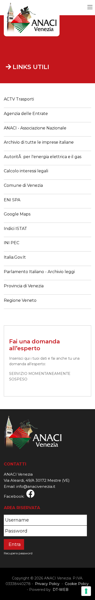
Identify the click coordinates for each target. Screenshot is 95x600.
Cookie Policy (77, 583)
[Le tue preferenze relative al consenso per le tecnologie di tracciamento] (86, 591)
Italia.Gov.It (15, 257)
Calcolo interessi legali (26, 171)
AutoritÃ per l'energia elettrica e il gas (42, 156)
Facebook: (15, 496)
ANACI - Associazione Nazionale (35, 128)
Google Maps (17, 214)
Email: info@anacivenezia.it (29, 486)
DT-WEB (60, 589)
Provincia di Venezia (24, 286)
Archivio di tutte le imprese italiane (39, 142)
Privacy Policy (47, 583)
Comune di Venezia (23, 185)
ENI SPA (12, 199)
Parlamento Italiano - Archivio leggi (39, 271)
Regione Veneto (20, 300)
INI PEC (11, 242)
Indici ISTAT (15, 228)
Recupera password (18, 553)
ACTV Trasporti (19, 99)
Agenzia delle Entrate (26, 113)
